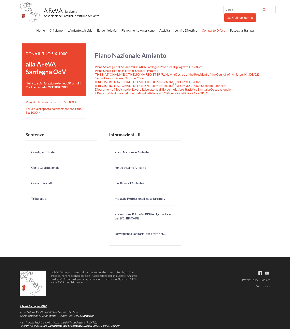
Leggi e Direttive (186, 30)
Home (40, 30)
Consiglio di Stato (43, 152)
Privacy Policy (250, 279)
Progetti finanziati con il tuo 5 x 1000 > (52, 102)
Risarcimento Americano (138, 30)
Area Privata (262, 286)
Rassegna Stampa (242, 30)
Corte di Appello (42, 183)
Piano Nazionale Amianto (132, 152)
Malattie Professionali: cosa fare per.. (140, 198)
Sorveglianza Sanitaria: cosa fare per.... (140, 233)
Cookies (265, 279)
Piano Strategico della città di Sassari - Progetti (126, 70)
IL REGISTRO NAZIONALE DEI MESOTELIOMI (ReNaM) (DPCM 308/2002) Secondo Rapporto (160, 85)
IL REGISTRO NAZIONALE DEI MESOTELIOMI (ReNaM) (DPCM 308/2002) (148, 82)
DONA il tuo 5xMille (240, 17)
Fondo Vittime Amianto (130, 167)
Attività (164, 30)
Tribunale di (39, 198)
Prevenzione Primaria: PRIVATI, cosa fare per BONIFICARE (143, 216)
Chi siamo (56, 30)
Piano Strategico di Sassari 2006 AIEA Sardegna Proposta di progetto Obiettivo (148, 67)
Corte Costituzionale (45, 167)
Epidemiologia (107, 30)
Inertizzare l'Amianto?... (130, 183)
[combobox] (249, 9)
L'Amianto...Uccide (79, 30)
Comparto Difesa (213, 30)
